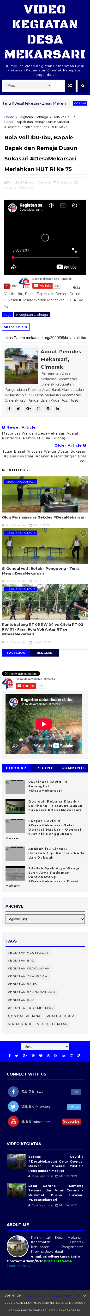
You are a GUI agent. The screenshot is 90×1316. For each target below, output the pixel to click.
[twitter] (16, 1055)
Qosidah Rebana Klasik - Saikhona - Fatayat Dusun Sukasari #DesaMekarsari (55, 805)
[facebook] (9, 1055)
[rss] (55, 1055)
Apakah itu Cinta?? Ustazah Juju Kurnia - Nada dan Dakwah (56, 853)
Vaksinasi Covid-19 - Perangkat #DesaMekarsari (49, 786)
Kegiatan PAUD (22, 984)
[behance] (63, 1055)
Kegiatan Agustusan (28, 952)
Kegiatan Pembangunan (31, 992)
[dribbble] (48, 1055)
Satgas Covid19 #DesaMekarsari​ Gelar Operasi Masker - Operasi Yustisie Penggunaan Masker (43, 829)
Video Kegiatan (52, 1024)
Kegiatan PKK (21, 1000)
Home (9, 117)
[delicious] (79, 1055)
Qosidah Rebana (70, 103)
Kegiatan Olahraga (33, 117)
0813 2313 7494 (58, 1261)
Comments (73, 768)
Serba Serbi (19, 1024)
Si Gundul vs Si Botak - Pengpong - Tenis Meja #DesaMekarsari (41, 571)
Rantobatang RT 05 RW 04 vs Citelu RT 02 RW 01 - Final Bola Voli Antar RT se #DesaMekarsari (42, 629)
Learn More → (18, 1266)
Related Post (16, 470)
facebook (16, 653)
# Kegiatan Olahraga (32, 314)
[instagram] (71, 1055)
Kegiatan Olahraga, (19, 187)
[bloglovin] (41, 1055)
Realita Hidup (60, 1016)
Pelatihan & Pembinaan (31, 1008)
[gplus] (25, 1055)
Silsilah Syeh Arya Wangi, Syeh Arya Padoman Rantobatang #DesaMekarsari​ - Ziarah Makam (43, 877)
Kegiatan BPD (21, 960)
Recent (44, 768)
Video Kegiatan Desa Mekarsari (45, 32)
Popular (16, 768)
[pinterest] (33, 1055)
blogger (44, 653)
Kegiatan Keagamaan (29, 968)
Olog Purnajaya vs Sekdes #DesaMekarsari (43, 517)
